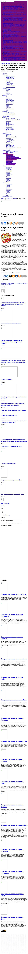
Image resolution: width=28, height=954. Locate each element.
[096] (18, 942)
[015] (9, 935)
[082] (11, 941)
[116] (14, 944)
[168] (7, 949)
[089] (2, 942)
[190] (7, 951)
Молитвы (8, 173)
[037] (9, 937)
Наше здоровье (9, 83)
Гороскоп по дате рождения (12, 157)
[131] (23, 945)
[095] (16, 942)
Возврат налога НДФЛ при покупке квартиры (14, 17)
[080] (7, 941)
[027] (11, 936)
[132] (25, 945)
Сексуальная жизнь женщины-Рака (14, 741)
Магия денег (9, 170)
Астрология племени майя (8, 463)
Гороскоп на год (9, 155)
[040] (16, 937)
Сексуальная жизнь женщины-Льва (14, 825)
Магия (4, 165)
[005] (11, 934)
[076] (23, 940)
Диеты (7, 96)
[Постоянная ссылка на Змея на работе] (2, 500)
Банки (4, 133)
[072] (14, 940)
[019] (18, 935)
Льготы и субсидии (10, 118)
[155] (2, 948)
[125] (9, 945)
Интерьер (8, 89)
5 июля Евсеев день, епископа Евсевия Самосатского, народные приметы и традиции (14, 59)
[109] (23, 943)
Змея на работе (5, 503)
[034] (2, 937)
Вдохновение (9, 193)
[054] (23, 938)
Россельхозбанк (9, 139)
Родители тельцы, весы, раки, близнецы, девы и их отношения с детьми (13, 404)
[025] (7, 936)
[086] (21, 941)
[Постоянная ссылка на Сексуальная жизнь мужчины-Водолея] (3, 491)
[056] (2, 939)
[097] (21, 942)
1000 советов (9, 184)
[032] (23, 936)
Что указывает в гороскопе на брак (11, 446)
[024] (5, 936)
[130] (21, 945)
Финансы (8, 144)
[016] (11, 935)
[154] (25, 947)
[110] (25, 943)
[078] (2, 941)
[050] (14, 938)
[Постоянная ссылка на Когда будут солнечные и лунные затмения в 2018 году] (9, 394)
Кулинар (8, 186)
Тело (7, 110)
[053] (21, 938)
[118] (18, 944)
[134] (5, 946)
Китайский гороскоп (11, 163)
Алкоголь (8, 187)
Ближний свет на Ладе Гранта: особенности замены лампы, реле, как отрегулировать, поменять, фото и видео (15, 42)
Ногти (7, 106)
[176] (25, 949)
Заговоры (8, 168)
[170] (11, 949)
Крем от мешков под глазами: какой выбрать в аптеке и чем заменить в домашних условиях (14, 25)
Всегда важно (5, 63)
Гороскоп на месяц (10, 156)
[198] (25, 951)
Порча (7, 179)
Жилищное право (10, 124)
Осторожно (6, 284)
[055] (25, 938)
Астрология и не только (11, 198)
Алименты (8, 121)
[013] (5, 935)
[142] (23, 946)
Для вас (5, 73)
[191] (9, 951)
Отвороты (8, 178)
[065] (23, 939)
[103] (9, 943)
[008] (18, 934)
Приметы (8, 191)
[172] (16, 949)
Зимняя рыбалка (10, 112)
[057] (5, 939)
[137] (11, 946)
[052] (18, 938)
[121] (25, 944)
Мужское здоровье (10, 85)
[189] (5, 951)
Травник (8, 79)
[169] (9, 949)
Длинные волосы (10, 101)
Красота (5, 95)
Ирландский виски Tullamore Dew (11, 35)
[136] (9, 946)
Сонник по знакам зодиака (9, 415)
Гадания (8, 185)
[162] (18, 948)
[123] (5, 945)
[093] (11, 942)
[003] (7, 934)
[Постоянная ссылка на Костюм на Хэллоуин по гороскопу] (7, 320)
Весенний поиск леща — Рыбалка (11, 55)
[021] (23, 935)
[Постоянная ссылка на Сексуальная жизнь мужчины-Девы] (4, 477)
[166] (2, 949)
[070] (9, 940)
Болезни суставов (10, 78)
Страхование (9, 127)
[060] (11, 939)
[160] (14, 948)
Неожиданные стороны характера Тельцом (13, 44)
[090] (5, 942)
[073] (16, 940)
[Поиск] (1, 1)
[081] (9, 941)
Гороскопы (5, 153)
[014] (7, 935)
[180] (9, 950)
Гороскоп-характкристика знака (13, 158)
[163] (21, 948)
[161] (16, 948)
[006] (14, 934)
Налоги (7, 130)
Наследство (8, 131)
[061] (14, 939)
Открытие (8, 138)
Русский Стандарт (10, 140)
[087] (23, 941)
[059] (9, 939)
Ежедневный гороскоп (11, 159)
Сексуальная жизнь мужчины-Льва (14, 659)
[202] (16, 952)
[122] (2, 945)
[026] (9, 936)
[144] (2, 947)
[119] (21, 944)
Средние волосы (10, 108)
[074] (18, 940)
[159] (11, 948)
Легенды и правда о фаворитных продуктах (13, 26)
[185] (21, 950)
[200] (12, 952)
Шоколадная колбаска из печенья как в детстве (14, 57)
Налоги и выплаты (7, 196)
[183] (16, 950)
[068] (5, 940)
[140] (18, 946)
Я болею (5, 74)
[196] (21, 951)
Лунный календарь (10, 164)
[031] (21, 936)
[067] (2, 940)
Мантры (8, 172)
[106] (16, 943)
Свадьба (8, 192)
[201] (14, 952)
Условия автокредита (8, 23)
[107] (18, 943)
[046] (5, 938)
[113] (7, 944)
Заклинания (8, 169)
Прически (8, 107)
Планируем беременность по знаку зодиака (13, 410)
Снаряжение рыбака (10, 115)
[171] (14, 949)
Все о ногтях (9, 99)
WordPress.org (6, 515)
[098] (23, 942)
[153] (23, 947)
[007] (16, 934)
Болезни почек (9, 77)
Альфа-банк (8, 134)
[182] (14, 950)
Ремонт (5, 88)
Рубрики (3, 520)
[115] (11, 944)
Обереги (8, 175)
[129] (18, 945)
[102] (7, 943)
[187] (25, 950)
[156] (5, 948)
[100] (2, 943)
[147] (9, 947)
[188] (2, 951)
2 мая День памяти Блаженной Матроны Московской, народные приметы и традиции (14, 440)
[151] (18, 947)
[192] (11, 951)
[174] (21, 949)
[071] (11, 940)
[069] (7, 940)
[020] (21, 935)
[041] (18, 937)
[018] (16, 935)
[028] (14, 936)
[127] (14, 945)
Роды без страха (9, 152)
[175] (23, 949)
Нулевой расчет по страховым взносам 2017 (14, 283)
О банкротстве (9, 148)
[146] (7, 947)
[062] (16, 939)
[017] (14, 935)
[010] (23, 934)
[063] (18, 939)
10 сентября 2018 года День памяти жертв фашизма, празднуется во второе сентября (13, 361)
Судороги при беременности (10, 60)
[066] (25, 939)
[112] (5, 944)
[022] (25, 935)
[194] (16, 951)
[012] (2, 935)
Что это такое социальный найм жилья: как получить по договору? (13, 47)
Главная (2, 198)
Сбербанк (8, 141)
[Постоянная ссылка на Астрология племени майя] (6, 461)
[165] (25, 948)
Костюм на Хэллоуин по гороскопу (11, 31)
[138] (14, 946)
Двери (7, 90)
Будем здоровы (9, 81)
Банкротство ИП (10, 145)
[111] (2, 944)
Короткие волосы (10, 102)
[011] (25, 934)
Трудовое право (9, 128)
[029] (16, 936)
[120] (23, 944)
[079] (5, 941)
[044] (25, 937)
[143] (25, 946)
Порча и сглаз (9, 174)
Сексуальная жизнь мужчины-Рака (14, 700)
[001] (2, 934)
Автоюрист (8, 123)
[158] (9, 948)
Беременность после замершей (10, 34)
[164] (23, 948)
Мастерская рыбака (10, 113)
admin (8, 219)
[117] (16, 944)
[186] (23, 950)
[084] (16, 941)
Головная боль (9, 84)
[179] (7, 950)
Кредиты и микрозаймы (11, 136)
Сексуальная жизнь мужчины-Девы (11, 480)
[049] (11, 938)
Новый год (5, 182)
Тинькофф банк (9, 142)
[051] (16, 938)
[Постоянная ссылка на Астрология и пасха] (9, 376)
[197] (23, 951)
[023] (2, 936)
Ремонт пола (9, 94)
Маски (7, 105)
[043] (23, 937)
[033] (25, 936)
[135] (7, 946)
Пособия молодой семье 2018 (13, 119)
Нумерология (9, 189)
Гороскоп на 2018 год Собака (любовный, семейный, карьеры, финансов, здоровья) (13, 19)
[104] (11, 943)
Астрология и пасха (6, 379)
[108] (21, 943)
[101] (5, 943)
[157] (7, 948)
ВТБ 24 (7, 135)
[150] (16, 947)
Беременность (6, 150)
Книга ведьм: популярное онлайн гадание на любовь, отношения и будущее (13, 8)
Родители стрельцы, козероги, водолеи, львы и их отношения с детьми (14, 421)
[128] (16, 945)
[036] (7, 937)
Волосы (8, 98)
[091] (7, 942)
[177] (2, 950)
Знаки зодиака (9, 161)
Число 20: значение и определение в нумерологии (15, 32)
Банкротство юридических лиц (13, 147)
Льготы (7, 122)
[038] (11, 937)
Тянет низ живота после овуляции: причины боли (14, 54)
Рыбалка (5, 111)
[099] (25, 942)
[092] (9, 942)
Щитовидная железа (10, 87)
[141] (21, 946)
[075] (21, 940)
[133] (2, 946)
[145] (5, 947)
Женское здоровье (10, 76)
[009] (21, 934)
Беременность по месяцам (12, 151)
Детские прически (10, 100)
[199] (9, 952)
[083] (14, 941)
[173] (18, 949)
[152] (21, 947)
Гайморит (8, 82)
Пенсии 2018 (6, 116)
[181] (11, 950)
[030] (18, 936)
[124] (7, 945)
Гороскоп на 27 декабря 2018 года (11, 53)
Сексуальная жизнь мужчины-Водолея (12, 494)
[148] (11, 947)
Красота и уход (9, 104)
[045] (2, 938)
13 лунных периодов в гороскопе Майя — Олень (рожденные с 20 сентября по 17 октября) (14, 5)
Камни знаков (9, 162)
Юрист (4, 117)
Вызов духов (9, 167)
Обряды (8, 176)
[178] (5, 950)
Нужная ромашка (7, 30)
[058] (7, 939)
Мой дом (8, 93)
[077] (25, 940)
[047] (7, 938)
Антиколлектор (9, 146)
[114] (9, 944)
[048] (9, 938)
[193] (14, 951)
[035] (5, 937)
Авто (7, 195)
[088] (25, 941)
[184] (18, 950)
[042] (21, 937)
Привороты (8, 180)
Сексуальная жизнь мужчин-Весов (13, 594)
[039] (14, 937)
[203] (19, 952)
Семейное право (10, 125)
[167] (5, 949)
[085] (18, 941)
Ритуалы (8, 181)
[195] (18, 951)
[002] (5, 934)
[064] (21, 939)
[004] (9, 934)
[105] (14, 943)
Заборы (7, 91)
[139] (16, 946)
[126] (11, 945)
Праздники (8, 190)
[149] (14, 947)
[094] (14, 942)
